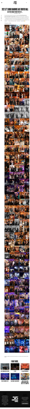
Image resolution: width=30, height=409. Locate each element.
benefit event (9, 356)
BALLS (6, 356)
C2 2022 (15, 371)
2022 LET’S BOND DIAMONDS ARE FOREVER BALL (15, 9)
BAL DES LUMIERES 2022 (5, 381)
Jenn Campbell (16, 13)
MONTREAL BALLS (17, 356)
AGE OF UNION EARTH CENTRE (5, 371)
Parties (19, 13)
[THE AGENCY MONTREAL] (25, 366)
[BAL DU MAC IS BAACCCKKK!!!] (15, 376)
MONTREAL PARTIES (26, 356)
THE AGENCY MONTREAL (25, 371)
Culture (18, 400)
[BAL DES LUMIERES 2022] (5, 376)
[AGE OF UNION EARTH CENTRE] (5, 366)
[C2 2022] (15, 366)
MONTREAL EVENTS (21, 356)
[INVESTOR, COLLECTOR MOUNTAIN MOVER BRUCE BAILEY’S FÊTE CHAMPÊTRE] (25, 376)
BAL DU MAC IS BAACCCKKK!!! (15, 381)
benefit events (13, 356)
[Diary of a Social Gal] (15, 2)
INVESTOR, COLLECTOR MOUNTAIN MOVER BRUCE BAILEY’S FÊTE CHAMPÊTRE (25, 382)
